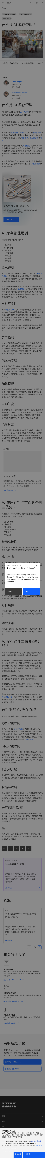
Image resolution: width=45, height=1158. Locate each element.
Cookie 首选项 (36, 1141)
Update (26, 592)
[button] (43, 1130)
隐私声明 (39, 1145)
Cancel (9, 592)
